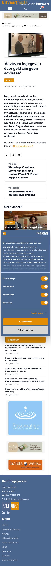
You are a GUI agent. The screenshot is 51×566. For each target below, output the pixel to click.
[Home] (3, 23)
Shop (4, 546)
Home (5, 525)
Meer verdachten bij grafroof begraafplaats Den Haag (24, 390)
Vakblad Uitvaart (10, 542)
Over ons (6, 551)
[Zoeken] (25, 8)
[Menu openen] (10, 8)
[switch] (44, 287)
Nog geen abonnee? (23, 146)
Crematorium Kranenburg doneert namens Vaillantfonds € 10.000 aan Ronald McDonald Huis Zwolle (25, 348)
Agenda (6, 533)
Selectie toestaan (25, 330)
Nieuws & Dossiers (11, 529)
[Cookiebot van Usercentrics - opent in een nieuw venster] (36, 233)
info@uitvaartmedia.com (16, 499)
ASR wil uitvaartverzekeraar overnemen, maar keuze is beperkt (23, 369)
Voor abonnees (9, 560)
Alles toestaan (25, 321)
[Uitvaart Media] (25, 3)
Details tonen (37, 313)
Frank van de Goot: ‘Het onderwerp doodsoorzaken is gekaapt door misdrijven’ (25, 380)
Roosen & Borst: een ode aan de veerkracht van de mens (24, 359)
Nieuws (8, 23)
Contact (6, 555)
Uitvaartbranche (10, 538)
